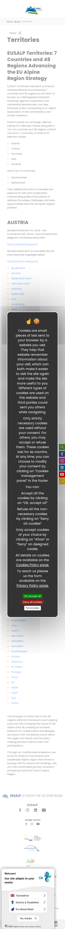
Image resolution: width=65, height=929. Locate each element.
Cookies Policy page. (32, 564)
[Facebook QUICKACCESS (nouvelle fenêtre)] (62, 454)
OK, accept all (32, 596)
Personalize (32, 608)
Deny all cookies (32, 602)
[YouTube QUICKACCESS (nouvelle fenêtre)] (62, 474)
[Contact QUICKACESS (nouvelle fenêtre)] (62, 481)
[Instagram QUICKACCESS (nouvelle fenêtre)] (62, 461)
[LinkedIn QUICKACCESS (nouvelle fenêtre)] (62, 468)
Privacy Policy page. (32, 585)
